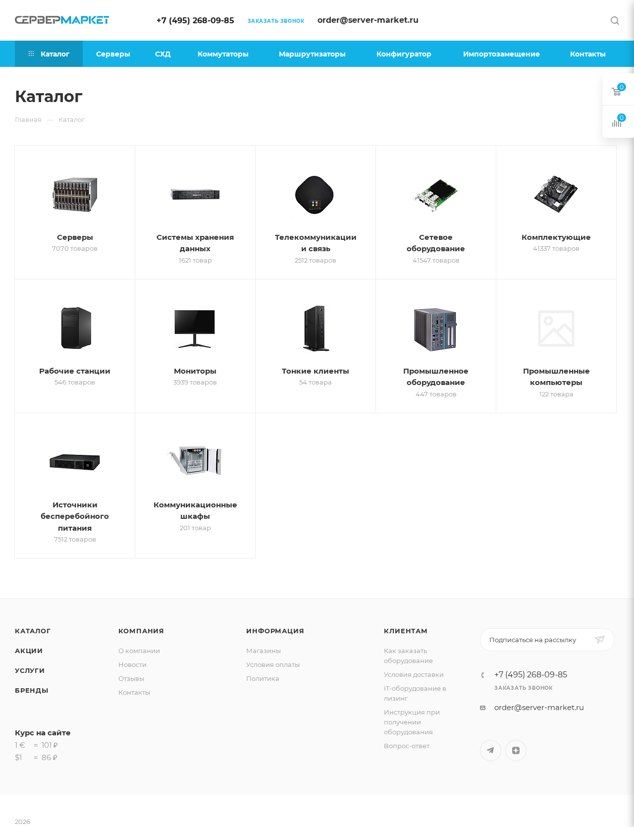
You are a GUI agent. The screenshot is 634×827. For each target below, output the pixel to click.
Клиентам (405, 631)
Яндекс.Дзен (516, 750)
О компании (139, 651)
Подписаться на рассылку (532, 640)
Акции (29, 651)
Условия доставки (414, 674)
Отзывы (131, 678)
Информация (275, 631)
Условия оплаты (273, 664)
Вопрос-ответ (406, 746)
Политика (262, 678)
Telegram (490, 750)
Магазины (263, 651)
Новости (132, 664)
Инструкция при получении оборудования (412, 722)
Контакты (134, 692)
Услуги (30, 670)
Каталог (33, 631)
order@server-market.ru (368, 20)
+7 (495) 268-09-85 (195, 20)
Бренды (32, 690)
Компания (141, 631)
